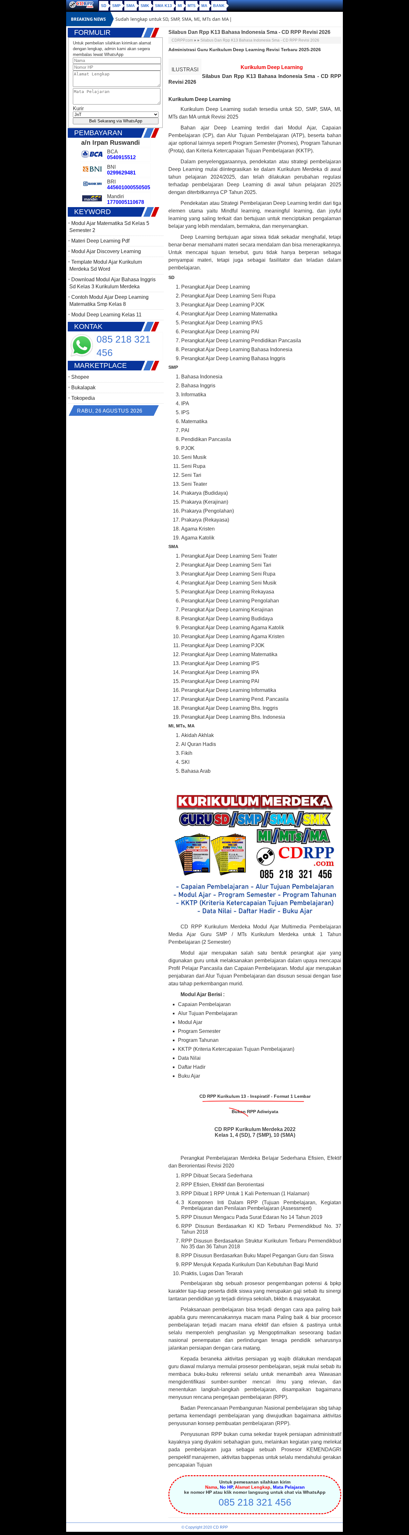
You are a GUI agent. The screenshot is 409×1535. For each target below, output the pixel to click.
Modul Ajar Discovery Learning (106, 251)
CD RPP (220, 1527)
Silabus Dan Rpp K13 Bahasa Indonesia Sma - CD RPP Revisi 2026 (259, 40)
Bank (219, 6)
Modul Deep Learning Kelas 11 (106, 314)
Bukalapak (83, 387)
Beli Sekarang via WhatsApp (115, 121)
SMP (116, 6)
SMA (130, 6)
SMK (145, 6)
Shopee (80, 377)
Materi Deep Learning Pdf (100, 241)
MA (204, 6)
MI (180, 6)
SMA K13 (163, 6)
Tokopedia (83, 398)
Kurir (78, 108)
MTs (192, 6)
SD (103, 6)
